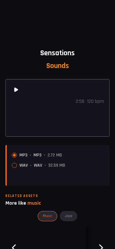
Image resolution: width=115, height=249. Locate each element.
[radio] (14, 155)
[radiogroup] (58, 160)
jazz (68, 216)
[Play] (16, 90)
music (47, 216)
